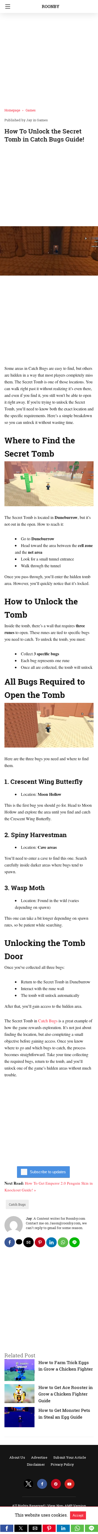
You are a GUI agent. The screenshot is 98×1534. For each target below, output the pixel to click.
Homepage (12, 110)
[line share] (74, 1242)
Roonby (50, 6)
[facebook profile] (42, 1484)
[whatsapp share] (63, 1242)
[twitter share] (19, 1241)
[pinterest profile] (56, 1484)
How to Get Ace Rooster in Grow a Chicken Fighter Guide (65, 1394)
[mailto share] (28, 1242)
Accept (78, 1515)
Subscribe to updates (48, 1172)
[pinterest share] (40, 1242)
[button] (6, 1528)
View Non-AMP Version (66, 1505)
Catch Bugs (47, 1020)
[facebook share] (9, 1242)
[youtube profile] (69, 1484)
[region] (49, 186)
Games (31, 110)
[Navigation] (6, 6)
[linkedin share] (51, 1242)
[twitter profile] (28, 1484)
